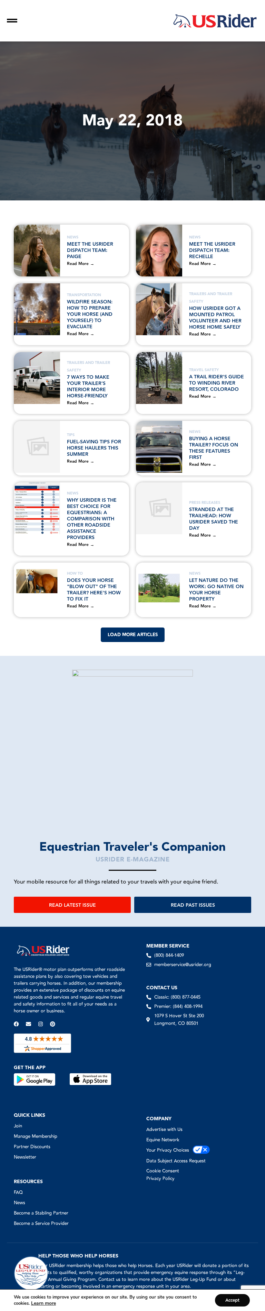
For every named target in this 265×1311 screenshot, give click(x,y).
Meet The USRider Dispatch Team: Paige (90, 250)
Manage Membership (35, 1136)
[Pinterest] (52, 1024)
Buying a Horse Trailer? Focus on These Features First (213, 448)
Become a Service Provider (41, 1223)
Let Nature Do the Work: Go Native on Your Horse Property (216, 589)
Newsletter (25, 1157)
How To (75, 573)
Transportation (84, 295)
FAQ (18, 1192)
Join (18, 1126)
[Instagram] (40, 1024)
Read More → (80, 264)
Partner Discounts (32, 1146)
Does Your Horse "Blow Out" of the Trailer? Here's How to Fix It (94, 589)
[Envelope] (28, 1024)
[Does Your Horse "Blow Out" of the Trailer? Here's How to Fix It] (37, 588)
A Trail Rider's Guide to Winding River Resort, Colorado (216, 383)
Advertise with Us (164, 1129)
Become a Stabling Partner (41, 1213)
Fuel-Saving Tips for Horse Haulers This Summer (94, 448)
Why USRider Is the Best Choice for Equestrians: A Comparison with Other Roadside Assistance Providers (92, 519)
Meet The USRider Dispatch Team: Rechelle (212, 250)
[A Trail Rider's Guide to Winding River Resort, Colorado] (159, 378)
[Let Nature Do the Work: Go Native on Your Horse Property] (159, 588)
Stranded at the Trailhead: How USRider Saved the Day (213, 519)
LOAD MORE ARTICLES (133, 634)
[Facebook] (16, 1024)
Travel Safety (204, 370)
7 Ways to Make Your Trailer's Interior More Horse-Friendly (88, 386)
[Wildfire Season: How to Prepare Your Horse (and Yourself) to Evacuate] (37, 309)
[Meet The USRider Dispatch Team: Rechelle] (159, 250)
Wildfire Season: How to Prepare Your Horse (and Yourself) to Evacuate (89, 314)
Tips (71, 435)
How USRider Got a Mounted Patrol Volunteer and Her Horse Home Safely (215, 317)
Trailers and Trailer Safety (210, 297)
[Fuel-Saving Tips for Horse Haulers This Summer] (37, 447)
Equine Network (162, 1139)
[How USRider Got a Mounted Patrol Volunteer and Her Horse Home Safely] (159, 309)
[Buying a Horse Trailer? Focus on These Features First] (159, 447)
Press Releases (204, 503)
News (72, 237)
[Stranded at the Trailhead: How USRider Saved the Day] (159, 508)
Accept (232, 1300)
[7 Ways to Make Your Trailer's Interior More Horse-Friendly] (37, 378)
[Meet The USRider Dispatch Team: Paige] (37, 250)
